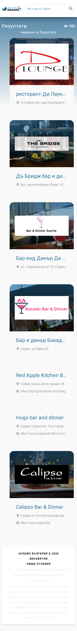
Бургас (48, 587)
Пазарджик (11, 597)
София (26, 587)
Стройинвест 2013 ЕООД (53, 575)
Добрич (32, 592)
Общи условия (39, 563)
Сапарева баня (20, 607)
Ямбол (20, 597)
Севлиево (29, 618)
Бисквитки (39, 558)
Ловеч (10, 602)
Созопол (56, 607)
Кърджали (65, 597)
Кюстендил (63, 602)
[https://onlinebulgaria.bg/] (12, 8)
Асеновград (47, 613)
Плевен (9, 592)
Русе (66, 587)
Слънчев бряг (25, 613)
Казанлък (43, 597)
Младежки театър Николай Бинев (27, 570)
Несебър (47, 607)
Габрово (34, 597)
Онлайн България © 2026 (38, 553)
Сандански (31, 607)
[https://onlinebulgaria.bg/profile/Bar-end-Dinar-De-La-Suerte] (42, 225)
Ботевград (47, 618)
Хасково (66, 592)
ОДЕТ (9, 570)
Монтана (18, 602)
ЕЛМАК (46, 570)
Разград (37, 602)
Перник (27, 597)
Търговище (28, 602)
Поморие (65, 607)
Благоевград (41, 592)
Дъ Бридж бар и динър (44, 176)
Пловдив (34, 587)
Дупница (64, 613)
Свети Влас (13, 613)
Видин (51, 597)
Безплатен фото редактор (39, 581)
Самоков (38, 618)
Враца (57, 597)
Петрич (57, 613)
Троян (9, 607)
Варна (42, 587)
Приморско (36, 613)
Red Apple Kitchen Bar (42, 375)
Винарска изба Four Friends (30, 575)
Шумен (51, 592)
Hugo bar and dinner (40, 418)
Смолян (45, 602)
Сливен (58, 592)
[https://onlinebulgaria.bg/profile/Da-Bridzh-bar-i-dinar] (42, 143)
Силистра (53, 602)
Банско (39, 607)
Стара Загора (57, 587)
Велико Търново (21, 592)
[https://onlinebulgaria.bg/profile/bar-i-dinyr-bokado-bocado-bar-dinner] (42, 307)
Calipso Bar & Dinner (39, 507)
